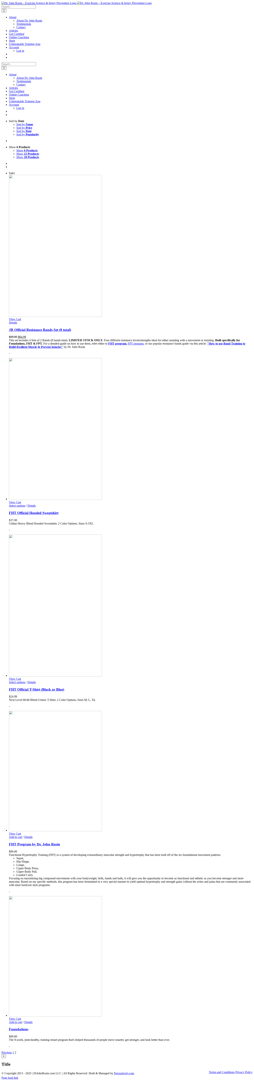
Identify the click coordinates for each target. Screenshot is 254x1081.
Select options (17, 505)
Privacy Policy (244, 1072)
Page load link (9, 1077)
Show (27, 150)
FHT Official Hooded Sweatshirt (33, 513)
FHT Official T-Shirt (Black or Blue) (36, 689)
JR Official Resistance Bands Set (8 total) (40, 330)
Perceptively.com (124, 1073)
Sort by (24, 124)
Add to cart (15, 837)
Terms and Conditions (222, 1072)
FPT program (136, 343)
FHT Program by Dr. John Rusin (34, 844)
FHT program (117, 343)
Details (13, 322)
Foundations (18, 1029)
